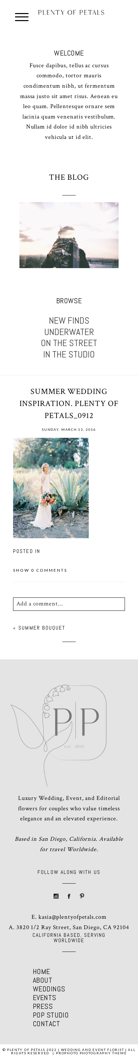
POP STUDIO (51, 1014)
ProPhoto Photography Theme (91, 1053)
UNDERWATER (69, 332)
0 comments (40, 570)
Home (41, 971)
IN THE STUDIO (69, 354)
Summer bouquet (41, 627)
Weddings (49, 988)
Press (43, 1006)
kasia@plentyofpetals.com (73, 917)
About (42, 980)
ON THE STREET (69, 343)
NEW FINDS (69, 320)
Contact (46, 1023)
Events (44, 997)
